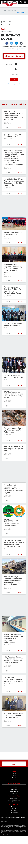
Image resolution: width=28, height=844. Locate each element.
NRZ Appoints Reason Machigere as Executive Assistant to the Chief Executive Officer (14, 660)
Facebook (15, 807)
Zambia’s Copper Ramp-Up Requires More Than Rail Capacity (14, 430)
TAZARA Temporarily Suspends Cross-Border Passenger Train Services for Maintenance (13, 638)
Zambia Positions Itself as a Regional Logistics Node (13, 449)
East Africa (14, 787)
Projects (14, 802)
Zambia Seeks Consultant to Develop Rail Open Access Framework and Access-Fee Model (14, 116)
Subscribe (14, 779)
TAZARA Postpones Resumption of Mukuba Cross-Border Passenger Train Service (14, 395)
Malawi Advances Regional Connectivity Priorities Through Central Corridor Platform (13, 268)
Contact (14, 775)
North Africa (14, 789)
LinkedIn (15, 810)
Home (3, 9)
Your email (9, 64)
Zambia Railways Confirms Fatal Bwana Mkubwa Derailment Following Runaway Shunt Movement (13, 580)
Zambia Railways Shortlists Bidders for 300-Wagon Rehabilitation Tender (13, 290)
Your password (10, 70)
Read (19, 127)
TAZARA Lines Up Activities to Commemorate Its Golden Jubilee (11, 523)
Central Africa (14, 786)
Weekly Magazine (14, 798)
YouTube (15, 812)
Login (14, 780)
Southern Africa (14, 791)
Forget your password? (14, 84)
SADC (13, 9)
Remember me (15, 74)
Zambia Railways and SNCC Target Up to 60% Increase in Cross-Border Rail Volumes (14, 543)
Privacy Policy (4, 821)
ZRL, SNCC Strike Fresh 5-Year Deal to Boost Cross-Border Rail (13, 716)
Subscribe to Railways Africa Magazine (14, 763)
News (8, 9)
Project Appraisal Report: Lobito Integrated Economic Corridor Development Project (13, 489)
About (14, 773)
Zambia (18, 9)
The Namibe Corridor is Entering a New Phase (13, 135)
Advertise (14, 777)
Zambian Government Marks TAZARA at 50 (13, 324)
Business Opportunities (14, 800)
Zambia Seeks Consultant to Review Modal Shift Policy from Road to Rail (13, 680)
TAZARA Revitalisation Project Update (13, 233)
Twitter (15, 809)
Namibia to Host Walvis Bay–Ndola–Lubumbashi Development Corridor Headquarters (14, 182)
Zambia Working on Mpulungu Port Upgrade (14, 376)
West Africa (14, 793)
